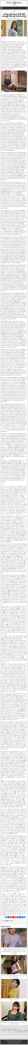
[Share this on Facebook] (8, 917)
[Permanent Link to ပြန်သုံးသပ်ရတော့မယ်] (14, 988)
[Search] (26, 8)
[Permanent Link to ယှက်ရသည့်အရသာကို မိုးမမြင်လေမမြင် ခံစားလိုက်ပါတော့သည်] (14, 28)
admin (10, 18)
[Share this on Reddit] (15, 917)
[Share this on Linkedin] (22, 917)
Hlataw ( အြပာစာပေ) (14, 2)
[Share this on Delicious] (25, 917)
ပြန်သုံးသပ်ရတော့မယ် (14, 999)
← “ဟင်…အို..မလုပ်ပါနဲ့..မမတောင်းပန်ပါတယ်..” (9, 1028)
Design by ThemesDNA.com (14, 1042)
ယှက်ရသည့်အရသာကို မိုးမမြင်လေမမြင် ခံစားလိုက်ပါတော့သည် (14, 15)
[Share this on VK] (18, 917)
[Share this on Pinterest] (13, 917)
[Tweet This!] (6, 917)
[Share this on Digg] (20, 917)
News (14, 11)
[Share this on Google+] (11, 917)
